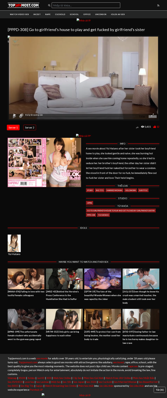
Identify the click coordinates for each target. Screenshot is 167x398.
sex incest (118, 362)
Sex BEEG (13, 385)
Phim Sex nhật (86, 385)
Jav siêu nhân (106, 385)
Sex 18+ (67, 381)
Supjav (39, 385)
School (74, 14)
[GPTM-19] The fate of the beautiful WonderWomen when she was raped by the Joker (102, 295)
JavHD (41, 377)
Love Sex (29, 381)
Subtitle (143, 190)
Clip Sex (77, 377)
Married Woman (114, 190)
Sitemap (12, 377)
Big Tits (99, 190)
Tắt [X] (160, 389)
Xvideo (31, 377)
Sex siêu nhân (137, 385)
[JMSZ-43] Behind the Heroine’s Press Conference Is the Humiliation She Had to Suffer (62, 295)
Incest (37, 14)
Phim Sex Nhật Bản (143, 377)
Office (87, 14)
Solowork (130, 190)
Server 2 (29, 127)
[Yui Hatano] (14, 243)
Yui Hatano (103, 215)
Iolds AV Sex (118, 14)
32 (157, 126)
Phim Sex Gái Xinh (93, 377)
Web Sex (56, 381)
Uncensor (100, 14)
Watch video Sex (19, 14)
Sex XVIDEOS (15, 381)
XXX (48, 377)
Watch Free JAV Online (118, 377)
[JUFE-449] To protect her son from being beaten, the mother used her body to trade (102, 335)
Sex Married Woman (125, 381)
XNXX (22, 377)
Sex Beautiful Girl (148, 381)
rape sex (133, 366)
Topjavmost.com (28, 362)
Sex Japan (78, 381)
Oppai (89, 203)
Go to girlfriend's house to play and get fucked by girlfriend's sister (121, 210)
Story (90, 190)
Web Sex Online (62, 377)
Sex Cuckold (105, 381)
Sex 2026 (91, 381)
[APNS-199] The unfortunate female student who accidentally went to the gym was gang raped (24, 335)
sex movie (41, 358)
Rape (48, 14)
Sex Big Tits (27, 385)
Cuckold (60, 14)
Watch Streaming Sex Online (60, 385)
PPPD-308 (91, 215)
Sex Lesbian (42, 381)
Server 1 (13, 127)
